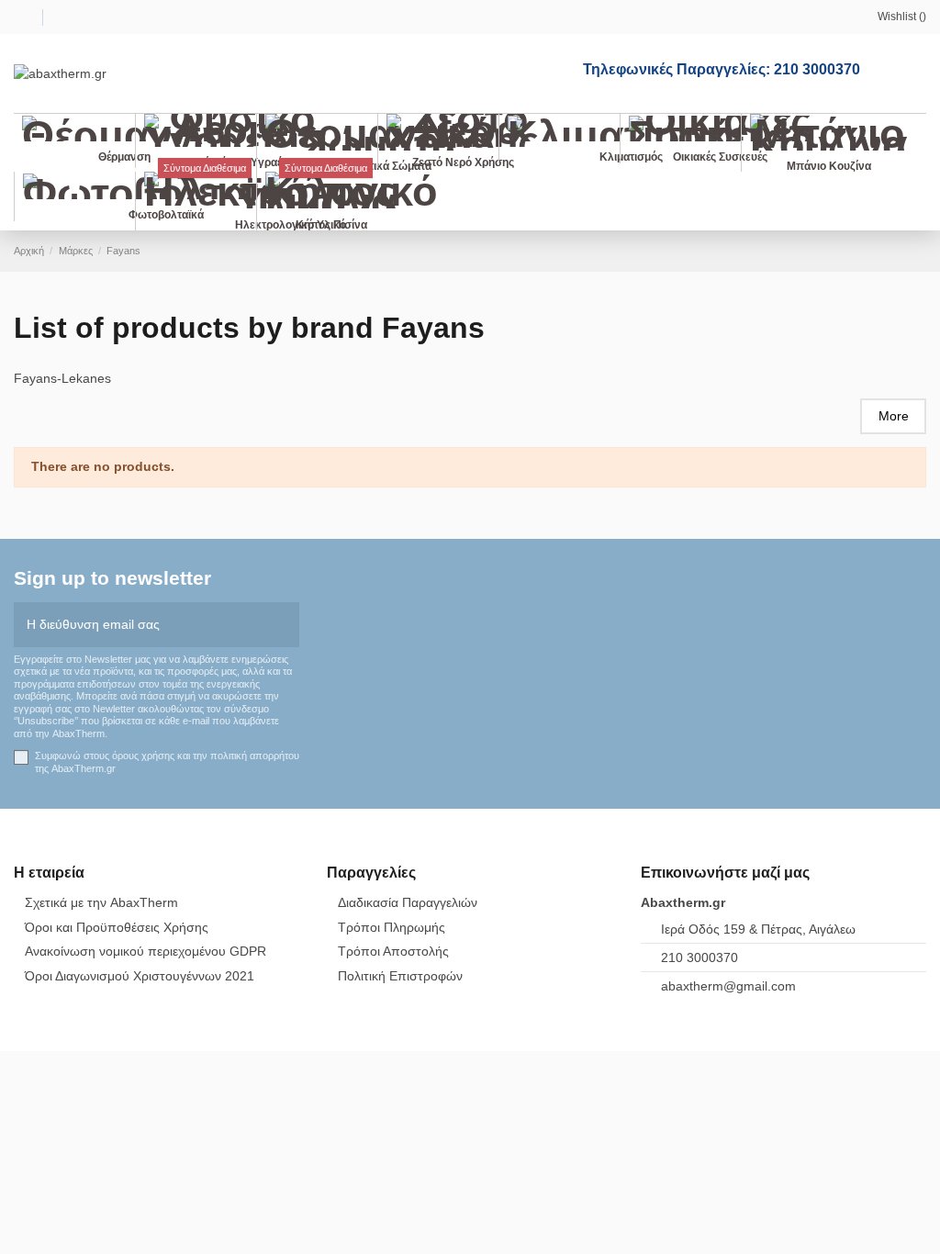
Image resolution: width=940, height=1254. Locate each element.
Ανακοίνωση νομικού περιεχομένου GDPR (145, 951)
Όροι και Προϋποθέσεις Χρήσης (116, 927)
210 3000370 (699, 957)
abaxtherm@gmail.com (728, 986)
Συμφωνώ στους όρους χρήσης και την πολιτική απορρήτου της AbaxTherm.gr (167, 761)
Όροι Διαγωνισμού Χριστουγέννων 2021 (139, 975)
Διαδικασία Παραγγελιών (407, 902)
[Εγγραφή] (286, 624)
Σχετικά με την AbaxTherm (101, 902)
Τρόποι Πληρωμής (391, 927)
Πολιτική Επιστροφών (400, 975)
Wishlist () (902, 16)
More (893, 416)
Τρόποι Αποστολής (393, 951)
